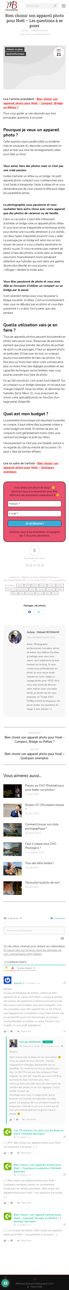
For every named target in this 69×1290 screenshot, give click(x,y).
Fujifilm (59, 589)
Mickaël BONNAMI (30, 1042)
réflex (47, 593)
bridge (43, 585)
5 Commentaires (57, 580)
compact (41, 589)
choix (32, 589)
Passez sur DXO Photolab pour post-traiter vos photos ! (44, 788)
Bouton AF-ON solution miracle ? (44, 807)
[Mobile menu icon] (64, 6)
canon (59, 585)
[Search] (55, 6)
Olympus (29, 593)
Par (14, 580)
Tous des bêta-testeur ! (39, 863)
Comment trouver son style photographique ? (41, 826)
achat (20, 585)
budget (51, 585)
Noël (21, 593)
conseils (50, 589)
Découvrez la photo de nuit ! (42, 883)
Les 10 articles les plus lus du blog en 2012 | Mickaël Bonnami (39, 1132)
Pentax (39, 593)
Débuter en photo (15, 49)
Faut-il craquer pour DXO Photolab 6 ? (40, 846)
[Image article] (12, 791)
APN (27, 585)
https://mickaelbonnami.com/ (41, 637)
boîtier (34, 585)
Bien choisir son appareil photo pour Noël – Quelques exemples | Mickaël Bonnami (37, 1168)
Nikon (14, 593)
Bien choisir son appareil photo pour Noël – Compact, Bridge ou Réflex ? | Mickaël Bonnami (37, 1218)
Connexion (59, 918)
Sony (55, 593)
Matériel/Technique (15, 54)
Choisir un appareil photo (17, 589)
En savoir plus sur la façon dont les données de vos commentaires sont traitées (32, 952)
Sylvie (37, 1046)
